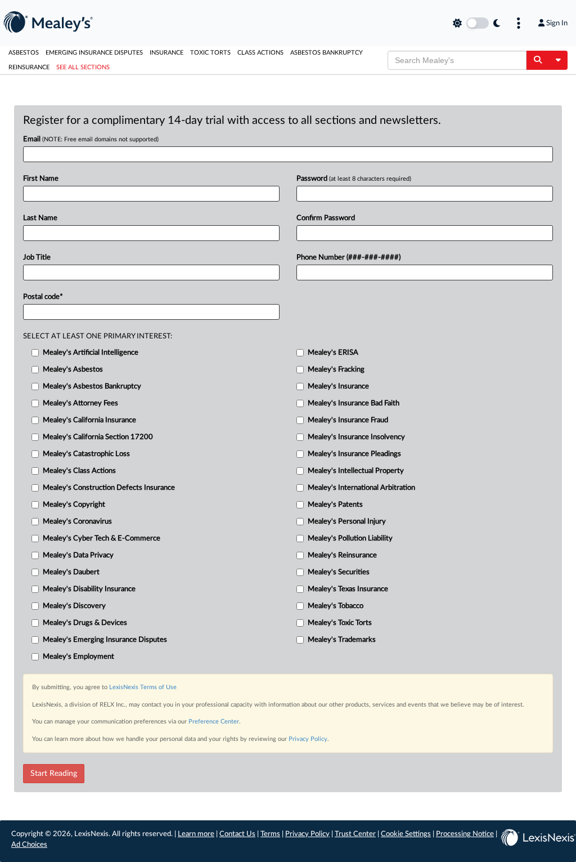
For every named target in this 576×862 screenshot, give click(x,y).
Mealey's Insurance (338, 386)
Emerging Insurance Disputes (94, 53)
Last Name (40, 218)
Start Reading (53, 774)
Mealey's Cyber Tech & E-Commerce (101, 538)
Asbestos (23, 53)
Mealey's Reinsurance (342, 555)
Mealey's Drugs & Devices (85, 623)
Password (353, 178)
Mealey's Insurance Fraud (348, 420)
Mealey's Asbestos (73, 369)
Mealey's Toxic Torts (340, 623)
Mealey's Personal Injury (347, 521)
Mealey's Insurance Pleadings (354, 454)
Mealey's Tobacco (335, 606)
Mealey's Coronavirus (77, 521)
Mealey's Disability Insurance (89, 589)
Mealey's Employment (78, 656)
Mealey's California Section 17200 (98, 437)
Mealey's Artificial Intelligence (90, 352)
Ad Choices (29, 844)
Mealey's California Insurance (89, 420)
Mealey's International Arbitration (361, 488)
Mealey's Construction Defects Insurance (109, 488)
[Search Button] (537, 60)
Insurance (166, 53)
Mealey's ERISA (333, 352)
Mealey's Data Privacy (78, 555)
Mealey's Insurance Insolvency (356, 437)
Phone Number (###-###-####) (348, 257)
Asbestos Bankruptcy (326, 53)
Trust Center (355, 834)
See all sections (83, 67)
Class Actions (260, 53)
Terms (270, 834)
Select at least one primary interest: (97, 336)
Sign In (557, 23)
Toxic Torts (210, 53)
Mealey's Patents (335, 504)
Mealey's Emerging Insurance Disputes (105, 640)
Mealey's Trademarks (342, 640)
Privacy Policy (308, 739)
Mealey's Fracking (336, 369)
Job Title (37, 257)
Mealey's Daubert (71, 572)
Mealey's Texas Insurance (348, 589)
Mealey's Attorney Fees (80, 403)
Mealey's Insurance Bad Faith (353, 403)
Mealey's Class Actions (79, 471)
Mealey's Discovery (74, 606)
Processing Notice (465, 834)
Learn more (196, 834)
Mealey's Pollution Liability (350, 538)
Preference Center (213, 721)
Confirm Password (325, 218)
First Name (40, 178)
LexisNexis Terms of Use (143, 687)
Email (91, 139)
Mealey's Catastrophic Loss (86, 454)
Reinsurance (29, 67)
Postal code (42, 297)
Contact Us (237, 834)
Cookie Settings (406, 834)
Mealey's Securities (339, 572)
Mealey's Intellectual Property (356, 471)
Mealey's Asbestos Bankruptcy (92, 386)
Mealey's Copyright (74, 504)
